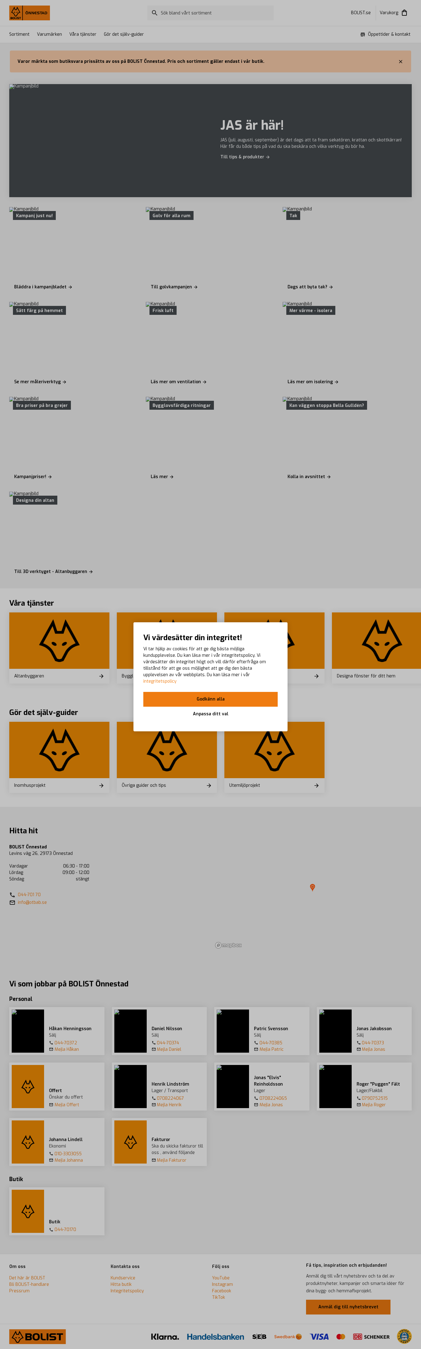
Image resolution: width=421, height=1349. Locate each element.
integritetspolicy (160, 681)
